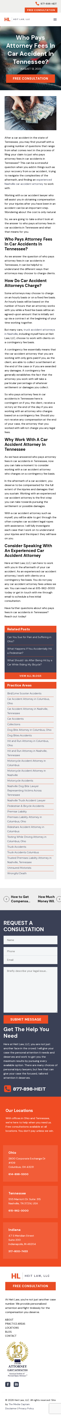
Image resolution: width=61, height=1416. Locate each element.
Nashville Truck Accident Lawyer (26, 800)
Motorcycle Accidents (20, 780)
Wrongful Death (17, 873)
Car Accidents (15, 718)
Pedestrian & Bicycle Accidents (25, 806)
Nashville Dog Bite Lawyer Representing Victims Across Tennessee (24, 790)
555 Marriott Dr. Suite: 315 (24, 1199)
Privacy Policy (26, 1408)
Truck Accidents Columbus (23, 852)
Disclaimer (11, 1408)
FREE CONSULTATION (30, 78)
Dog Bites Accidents (19, 735)
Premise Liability (17, 811)
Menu (55, 19)
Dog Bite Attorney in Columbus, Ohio (29, 729)
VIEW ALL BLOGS (30, 675)
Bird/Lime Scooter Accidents (24, 693)
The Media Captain (19, 1404)
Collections (13, 724)
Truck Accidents (16, 846)
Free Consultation (41, 10)
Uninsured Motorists (19, 867)
